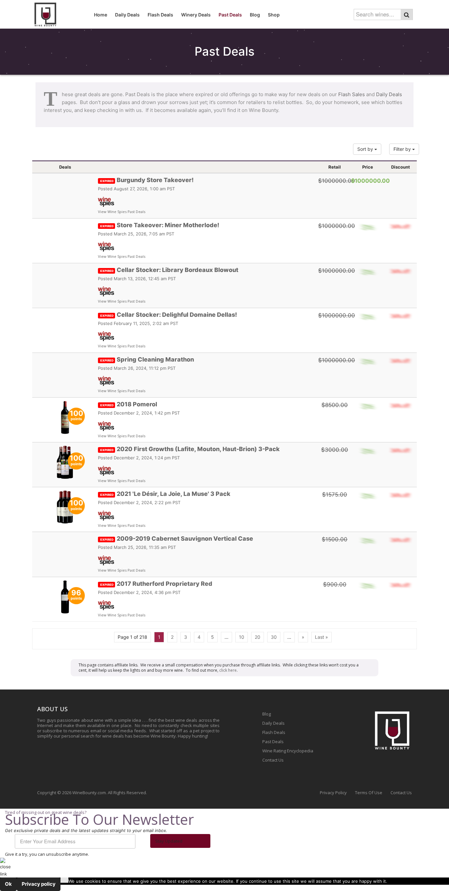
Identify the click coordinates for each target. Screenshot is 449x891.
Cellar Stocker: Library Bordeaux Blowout (169, 269)
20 (257, 637)
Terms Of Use (368, 793)
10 (241, 637)
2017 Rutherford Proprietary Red (156, 583)
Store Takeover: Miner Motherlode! (159, 225)
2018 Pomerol (128, 404)
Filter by (402, 149)
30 (274, 637)
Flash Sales (351, 94)
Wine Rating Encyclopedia (287, 751)
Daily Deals (389, 94)
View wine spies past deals (121, 211)
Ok (8, 884)
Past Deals (273, 741)
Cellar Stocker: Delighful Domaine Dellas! (168, 314)
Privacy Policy (333, 793)
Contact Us (273, 760)
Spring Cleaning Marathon (147, 359)
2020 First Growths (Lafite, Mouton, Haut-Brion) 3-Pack (190, 449)
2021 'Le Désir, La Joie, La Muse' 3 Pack (165, 493)
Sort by (365, 149)
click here (228, 670)
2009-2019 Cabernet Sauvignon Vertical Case (176, 538)
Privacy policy (39, 884)
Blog (266, 714)
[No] (64, 880)
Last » (321, 637)
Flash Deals (273, 732)
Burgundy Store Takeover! (147, 179)
